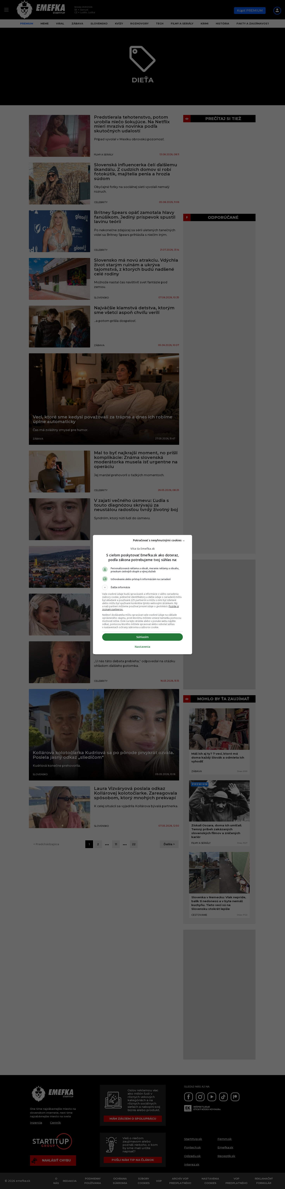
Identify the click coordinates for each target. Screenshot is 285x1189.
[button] (142, 587)
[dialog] (142, 594)
